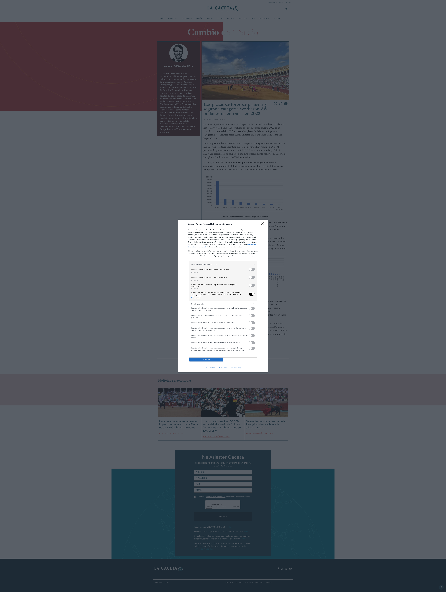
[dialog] (223, 296)
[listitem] (223, 264)
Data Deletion (210, 368)
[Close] (263, 224)
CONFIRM (206, 359)
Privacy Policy (236, 368)
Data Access (223, 368)
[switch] (252, 269)
